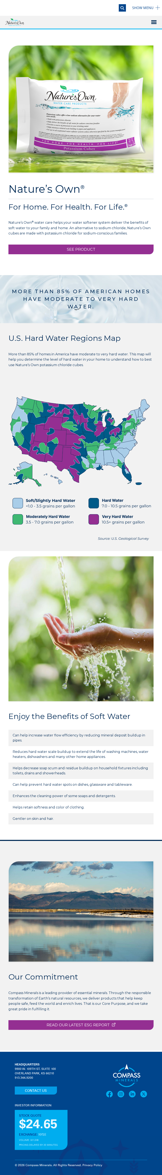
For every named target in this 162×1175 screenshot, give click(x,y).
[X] (143, 1094)
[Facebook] (111, 1094)
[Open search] (122, 8)
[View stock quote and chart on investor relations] (34, 1123)
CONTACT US (36, 1090)
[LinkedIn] (134, 1094)
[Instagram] (123, 1094)
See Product (81, 249)
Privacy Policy (92, 1165)
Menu (143, 7)
